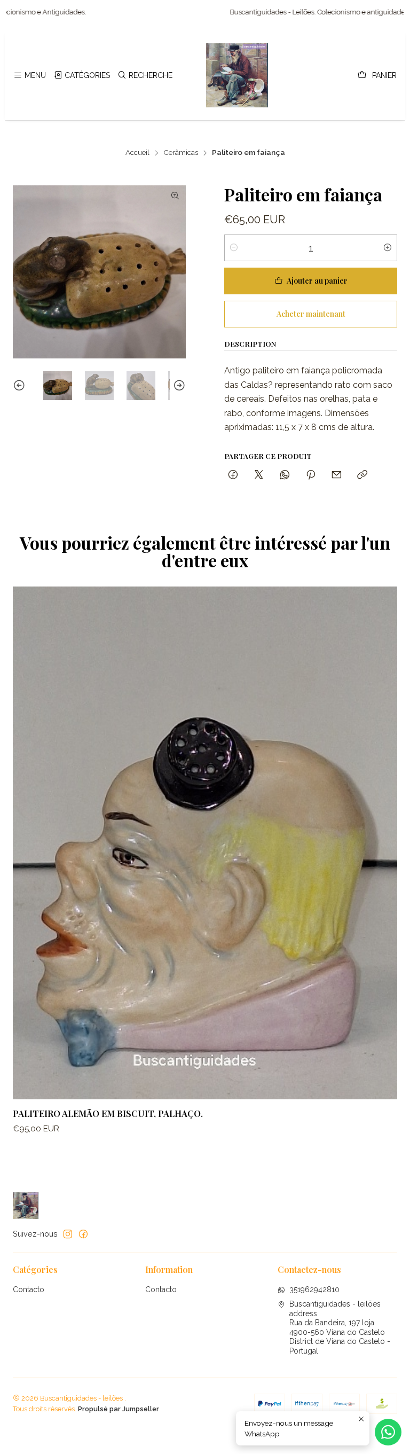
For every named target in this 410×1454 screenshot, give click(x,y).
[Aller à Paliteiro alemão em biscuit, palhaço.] (205, 843)
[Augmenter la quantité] (388, 248)
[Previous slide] (21, 385)
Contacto (28, 1289)
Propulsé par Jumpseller (118, 1409)
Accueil (137, 153)
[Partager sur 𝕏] (259, 475)
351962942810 (314, 1289)
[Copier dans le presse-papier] (362, 475)
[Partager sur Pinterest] (311, 475)
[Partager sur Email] (336, 475)
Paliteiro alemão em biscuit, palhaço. (108, 1113)
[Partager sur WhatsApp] (285, 475)
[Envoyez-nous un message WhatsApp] (388, 1432)
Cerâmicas (180, 153)
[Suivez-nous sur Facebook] (83, 1234)
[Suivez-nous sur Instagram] (67, 1234)
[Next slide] (178, 385)
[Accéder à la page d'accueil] (237, 75)
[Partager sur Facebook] (233, 475)
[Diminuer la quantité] (234, 248)
